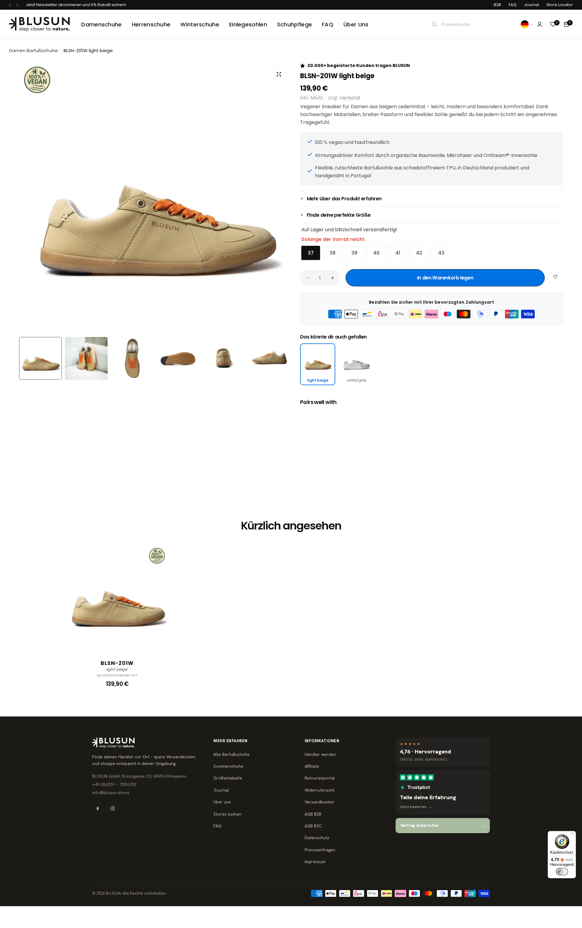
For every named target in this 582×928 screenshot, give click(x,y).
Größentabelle (227, 778)
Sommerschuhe (228, 766)
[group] (155, 198)
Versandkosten (319, 802)
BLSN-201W (117, 663)
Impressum (315, 861)
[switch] (562, 871)
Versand (350, 97)
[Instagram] (112, 808)
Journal (531, 5)
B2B (497, 5)
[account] (539, 24)
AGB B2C (313, 826)
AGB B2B (313, 814)
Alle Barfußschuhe (231, 754)
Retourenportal (320, 778)
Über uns (222, 802)
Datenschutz (317, 837)
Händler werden (320, 754)
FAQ (513, 5)
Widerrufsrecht (319, 790)
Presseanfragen (320, 850)
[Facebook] (98, 808)
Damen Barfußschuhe (33, 50)
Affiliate (312, 766)
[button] (10, 5)
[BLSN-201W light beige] (117, 595)
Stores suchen (227, 814)
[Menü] (572, 834)
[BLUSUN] (39, 24)
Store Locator (560, 5)
